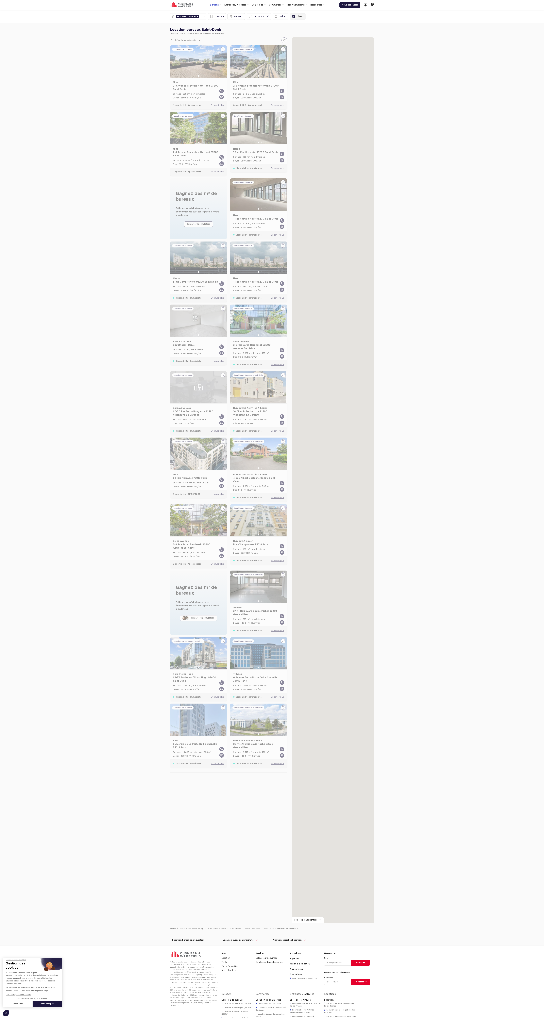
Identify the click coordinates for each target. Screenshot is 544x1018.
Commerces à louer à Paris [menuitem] (269, 1003)
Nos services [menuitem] (296, 969)
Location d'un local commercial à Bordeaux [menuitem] (271, 1009)
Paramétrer (18, 1004)
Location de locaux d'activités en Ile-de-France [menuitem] (305, 1005)
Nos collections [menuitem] (228, 970)
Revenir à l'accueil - (178, 928)
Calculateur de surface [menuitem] (266, 958)
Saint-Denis (269, 928)
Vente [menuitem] (224, 962)
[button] (197, 16)
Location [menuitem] (225, 958)
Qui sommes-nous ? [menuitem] (300, 964)
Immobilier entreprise (197, 928)
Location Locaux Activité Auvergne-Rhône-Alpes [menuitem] (302, 1011)
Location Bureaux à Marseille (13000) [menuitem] (234, 1013)
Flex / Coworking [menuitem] (229, 966)
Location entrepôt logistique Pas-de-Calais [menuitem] (340, 1011)
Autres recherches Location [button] (287, 940)
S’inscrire (360, 963)
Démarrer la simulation (198, 224)
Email (326, 958)
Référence (328, 977)
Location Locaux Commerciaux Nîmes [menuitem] (270, 1015)
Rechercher (360, 982)
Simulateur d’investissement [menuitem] (269, 962)
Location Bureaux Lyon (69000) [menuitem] (237, 1008)
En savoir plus (217, 105)
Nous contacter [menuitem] (350, 5)
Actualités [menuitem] (295, 953)
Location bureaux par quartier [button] (188, 940)
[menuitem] (365, 5)
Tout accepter (47, 1004)
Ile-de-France (236, 928)
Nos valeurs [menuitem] (296, 974)
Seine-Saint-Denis (253, 928)
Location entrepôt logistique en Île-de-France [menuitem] (339, 1005)
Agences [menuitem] (294, 959)
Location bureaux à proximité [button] (238, 940)
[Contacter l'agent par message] (221, 97)
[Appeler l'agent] (221, 91)
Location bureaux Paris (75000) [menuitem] (237, 1003)
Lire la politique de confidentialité (18, 995)
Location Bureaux (218, 928)
